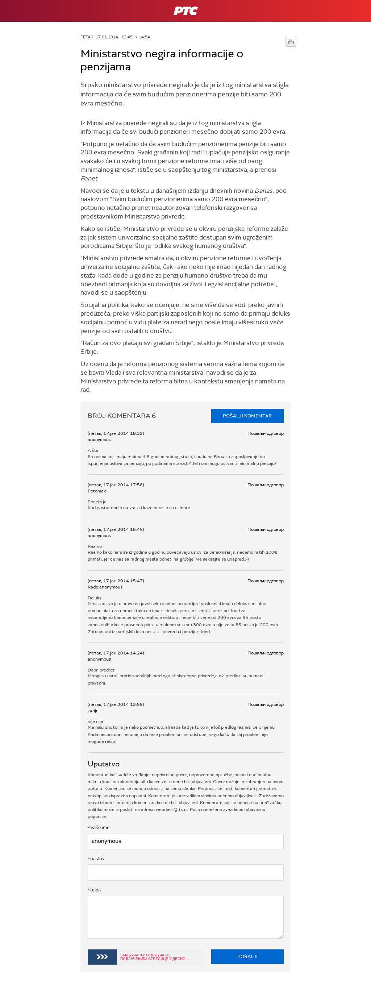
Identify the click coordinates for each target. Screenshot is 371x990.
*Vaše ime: (99, 827)
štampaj (290, 41)
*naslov (96, 859)
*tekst (94, 890)
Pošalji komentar (247, 416)
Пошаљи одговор (265, 433)
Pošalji (247, 956)
